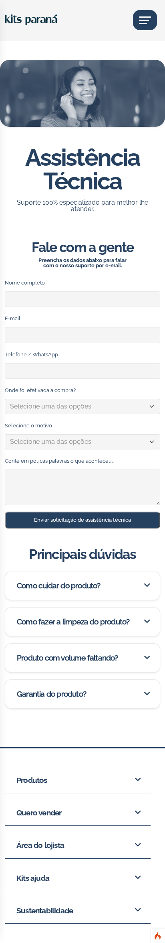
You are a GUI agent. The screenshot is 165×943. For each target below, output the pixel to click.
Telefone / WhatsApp (31, 355)
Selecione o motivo (28, 426)
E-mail (12, 318)
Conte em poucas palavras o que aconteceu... (59, 461)
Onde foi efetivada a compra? (40, 390)
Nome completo (25, 283)
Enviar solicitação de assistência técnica (82, 520)
